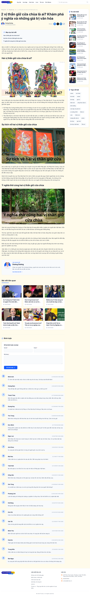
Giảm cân (72, 102)
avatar (78, 96)
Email (35, 347)
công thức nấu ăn (81, 102)
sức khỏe (78, 93)
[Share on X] (58, 24)
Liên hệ (32, 584)
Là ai (37, 2)
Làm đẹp (25, 2)
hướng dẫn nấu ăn (74, 118)
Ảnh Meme (48, 2)
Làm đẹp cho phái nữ (75, 108)
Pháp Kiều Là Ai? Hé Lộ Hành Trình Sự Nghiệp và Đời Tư (53, 325)
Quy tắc (19, 2)
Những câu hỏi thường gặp (37, 575)
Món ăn (82, 112)
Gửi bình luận (9, 367)
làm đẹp (72, 99)
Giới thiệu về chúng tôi (36, 581)
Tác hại (42, 2)
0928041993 (66, 578)
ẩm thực (72, 121)
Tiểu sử (83, 124)
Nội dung (6, 354)
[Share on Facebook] (54, 24)
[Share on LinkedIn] (61, 24)
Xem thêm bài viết (16, 271)
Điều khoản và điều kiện (36, 577)
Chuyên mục (11, 9)
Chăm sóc (77, 115)
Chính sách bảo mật (35, 579)
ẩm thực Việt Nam (74, 124)
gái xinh (79, 121)
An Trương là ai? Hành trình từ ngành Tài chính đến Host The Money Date (11, 302)
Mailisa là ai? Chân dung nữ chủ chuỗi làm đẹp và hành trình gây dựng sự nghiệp (54, 302)
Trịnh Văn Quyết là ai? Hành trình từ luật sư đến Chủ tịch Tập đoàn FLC (11, 325)
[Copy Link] (64, 24)
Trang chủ (3, 9)
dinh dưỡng (73, 105)
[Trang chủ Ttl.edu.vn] (7, 2)
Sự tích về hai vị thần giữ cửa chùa (12, 38)
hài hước (72, 96)
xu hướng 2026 (73, 112)
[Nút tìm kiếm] (87, 2)
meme (71, 93)
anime (82, 118)
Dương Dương (18, 264)
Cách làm (31, 2)
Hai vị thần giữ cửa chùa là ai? (11, 35)
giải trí (78, 99)
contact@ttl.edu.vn (67, 580)
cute (71, 115)
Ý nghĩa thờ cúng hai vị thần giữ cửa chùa (14, 41)
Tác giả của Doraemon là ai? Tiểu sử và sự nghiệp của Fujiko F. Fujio (33, 325)
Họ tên (6, 347)
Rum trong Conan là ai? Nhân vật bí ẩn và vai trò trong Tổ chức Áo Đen (32, 302)
